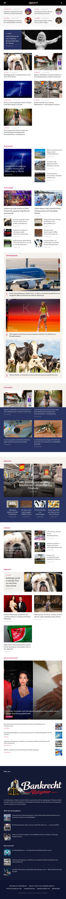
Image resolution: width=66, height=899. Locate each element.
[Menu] (5, 3)
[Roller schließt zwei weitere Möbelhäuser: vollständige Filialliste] (48, 89)
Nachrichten (7, 100)
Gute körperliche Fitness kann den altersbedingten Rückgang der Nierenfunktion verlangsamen (16, 132)
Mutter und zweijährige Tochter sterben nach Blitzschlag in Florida (17, 103)
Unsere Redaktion (43, 888)
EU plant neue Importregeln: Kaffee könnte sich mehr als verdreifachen (50, 232)
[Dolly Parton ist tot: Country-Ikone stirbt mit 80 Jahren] (42, 40)
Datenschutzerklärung (18, 886)
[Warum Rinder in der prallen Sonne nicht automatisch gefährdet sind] (33, 356)
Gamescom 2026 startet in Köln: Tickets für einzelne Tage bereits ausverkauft (13, 12)
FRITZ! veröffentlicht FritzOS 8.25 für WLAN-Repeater (21, 750)
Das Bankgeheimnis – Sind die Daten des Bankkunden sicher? (32, 850)
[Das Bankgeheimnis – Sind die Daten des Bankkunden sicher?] (7, 852)
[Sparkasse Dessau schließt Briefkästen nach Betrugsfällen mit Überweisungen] (38, 222)
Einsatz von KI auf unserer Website (41, 886)
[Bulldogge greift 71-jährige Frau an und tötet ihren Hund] (18, 61)
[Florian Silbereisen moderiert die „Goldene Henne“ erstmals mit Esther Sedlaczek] (28, 20)
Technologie (7, 9)
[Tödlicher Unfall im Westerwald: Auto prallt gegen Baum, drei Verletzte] (40, 547)
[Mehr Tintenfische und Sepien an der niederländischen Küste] (40, 154)
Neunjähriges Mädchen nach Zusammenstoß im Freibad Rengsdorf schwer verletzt (28, 733)
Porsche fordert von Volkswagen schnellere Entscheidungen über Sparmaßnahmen (51, 243)
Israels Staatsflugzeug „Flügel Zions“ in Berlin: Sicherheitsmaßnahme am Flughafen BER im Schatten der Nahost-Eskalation (34, 294)
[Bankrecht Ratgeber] (33, 3)
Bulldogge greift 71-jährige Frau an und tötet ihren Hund (17, 76)
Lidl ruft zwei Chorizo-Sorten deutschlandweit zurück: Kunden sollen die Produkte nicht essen (43, 12)
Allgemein (6, 18)
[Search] (61, 3)
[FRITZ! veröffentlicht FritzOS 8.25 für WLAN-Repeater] (58, 752)
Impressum (56, 888)
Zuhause (36, 9)
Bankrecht (37, 100)
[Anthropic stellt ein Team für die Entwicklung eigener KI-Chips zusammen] (26, 504)
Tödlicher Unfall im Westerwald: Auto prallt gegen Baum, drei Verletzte (54, 545)
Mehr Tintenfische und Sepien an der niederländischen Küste (54, 152)
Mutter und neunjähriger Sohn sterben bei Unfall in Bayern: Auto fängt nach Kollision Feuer (53, 557)
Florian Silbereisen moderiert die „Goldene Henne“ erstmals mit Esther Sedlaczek (13, 21)
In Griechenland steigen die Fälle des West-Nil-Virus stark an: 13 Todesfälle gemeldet (47, 442)
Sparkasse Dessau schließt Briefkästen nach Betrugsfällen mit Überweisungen (52, 222)
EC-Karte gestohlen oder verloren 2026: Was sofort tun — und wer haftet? (35, 825)
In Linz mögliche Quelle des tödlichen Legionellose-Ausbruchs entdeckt (17, 441)
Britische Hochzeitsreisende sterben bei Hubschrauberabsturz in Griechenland (24, 725)
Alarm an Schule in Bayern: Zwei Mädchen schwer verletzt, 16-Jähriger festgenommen (35, 835)
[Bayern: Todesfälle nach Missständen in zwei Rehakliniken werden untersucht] (48, 61)
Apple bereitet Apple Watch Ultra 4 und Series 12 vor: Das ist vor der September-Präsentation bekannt (22, 243)
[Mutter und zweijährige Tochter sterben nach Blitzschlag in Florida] (18, 89)
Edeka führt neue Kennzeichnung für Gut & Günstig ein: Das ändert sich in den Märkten (17, 647)
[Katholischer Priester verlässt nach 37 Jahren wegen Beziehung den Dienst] (58, 20)
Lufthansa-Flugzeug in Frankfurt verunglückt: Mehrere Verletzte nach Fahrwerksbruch (27, 742)
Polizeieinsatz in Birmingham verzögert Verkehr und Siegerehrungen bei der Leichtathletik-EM (54, 176)
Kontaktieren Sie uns (14, 888)
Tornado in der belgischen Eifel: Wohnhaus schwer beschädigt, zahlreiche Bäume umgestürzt (54, 164)
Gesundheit (37, 72)
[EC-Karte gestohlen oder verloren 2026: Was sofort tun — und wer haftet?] (7, 827)
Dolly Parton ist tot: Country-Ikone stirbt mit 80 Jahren (12, 39)
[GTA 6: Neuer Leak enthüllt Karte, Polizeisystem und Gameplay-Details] (48, 198)
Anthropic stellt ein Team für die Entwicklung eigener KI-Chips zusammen (26, 512)
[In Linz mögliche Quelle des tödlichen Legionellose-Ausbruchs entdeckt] (18, 428)
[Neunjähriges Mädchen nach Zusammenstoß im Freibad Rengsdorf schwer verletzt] (58, 735)
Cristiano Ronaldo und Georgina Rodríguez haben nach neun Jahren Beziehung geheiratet (32, 712)
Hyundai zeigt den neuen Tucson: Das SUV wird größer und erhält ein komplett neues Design (21, 222)
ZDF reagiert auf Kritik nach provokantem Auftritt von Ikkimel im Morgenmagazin (32, 335)
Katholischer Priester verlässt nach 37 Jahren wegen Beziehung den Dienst (43, 21)
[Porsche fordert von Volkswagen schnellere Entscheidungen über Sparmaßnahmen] (38, 243)
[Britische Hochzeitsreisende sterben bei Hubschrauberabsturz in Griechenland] (58, 726)
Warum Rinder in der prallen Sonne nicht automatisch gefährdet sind (33, 375)
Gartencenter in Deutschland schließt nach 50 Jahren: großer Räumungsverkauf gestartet (40, 512)
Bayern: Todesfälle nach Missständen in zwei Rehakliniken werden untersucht (48, 76)
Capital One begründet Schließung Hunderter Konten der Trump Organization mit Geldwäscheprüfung (54, 512)
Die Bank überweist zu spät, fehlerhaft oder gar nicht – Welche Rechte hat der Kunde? (37, 870)
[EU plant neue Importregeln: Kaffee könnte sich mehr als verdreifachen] (38, 233)
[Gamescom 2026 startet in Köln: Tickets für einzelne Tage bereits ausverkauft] (28, 11)
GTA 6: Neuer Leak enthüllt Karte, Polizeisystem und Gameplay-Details (48, 210)
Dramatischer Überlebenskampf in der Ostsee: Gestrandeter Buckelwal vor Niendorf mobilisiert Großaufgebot (36, 816)
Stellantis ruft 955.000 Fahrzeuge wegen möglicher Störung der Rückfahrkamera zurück (21, 232)
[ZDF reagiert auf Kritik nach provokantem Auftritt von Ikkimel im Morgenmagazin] (33, 315)
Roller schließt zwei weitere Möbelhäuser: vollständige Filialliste (47, 103)
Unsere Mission (29, 888)
